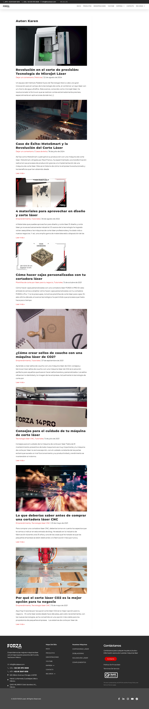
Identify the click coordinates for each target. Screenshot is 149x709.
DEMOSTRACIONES (100, 6)
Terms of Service (108, 685)
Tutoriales (36, 219)
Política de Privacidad (112, 665)
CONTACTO (130, 6)
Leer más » (20, 173)
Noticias (38, 77)
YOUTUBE (111, 6)
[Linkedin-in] (123, 699)
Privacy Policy (132, 682)
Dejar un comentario (25, 77)
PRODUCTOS (87, 6)
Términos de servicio (111, 669)
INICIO (79, 6)
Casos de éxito (41, 151)
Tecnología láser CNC (25, 439)
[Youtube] (132, 699)
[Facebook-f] (119, 699)
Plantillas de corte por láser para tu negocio (34, 282)
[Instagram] (128, 699)
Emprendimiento (23, 219)
